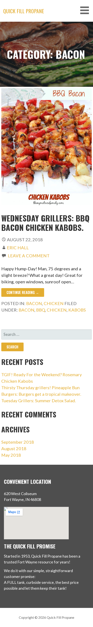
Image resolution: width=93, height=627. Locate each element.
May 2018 (11, 455)
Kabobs (77, 309)
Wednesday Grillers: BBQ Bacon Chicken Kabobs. (45, 222)
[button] (86, 10)
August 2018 (13, 448)
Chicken (54, 303)
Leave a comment (29, 255)
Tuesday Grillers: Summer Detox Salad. (38, 400)
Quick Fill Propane (23, 11)
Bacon (34, 303)
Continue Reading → (22, 292)
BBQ (40, 309)
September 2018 (17, 442)
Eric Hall (18, 247)
